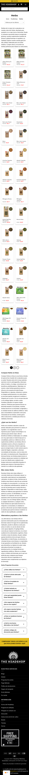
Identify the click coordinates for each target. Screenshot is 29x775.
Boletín (3, 720)
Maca (3, 141)
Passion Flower (6, 259)
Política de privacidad (8, 763)
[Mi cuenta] (18, 4)
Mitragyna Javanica (19, 199)
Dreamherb (19, 122)
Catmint (19, 278)
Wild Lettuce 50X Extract (21, 298)
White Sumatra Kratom (20, 62)
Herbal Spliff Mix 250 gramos (6, 220)
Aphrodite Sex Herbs (20, 339)
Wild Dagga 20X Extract (6, 319)
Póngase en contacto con (8, 710)
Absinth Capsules (21, 160)
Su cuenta (4, 695)
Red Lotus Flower (7, 122)
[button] (21, 4)
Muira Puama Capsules (20, 360)
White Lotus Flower (7, 102)
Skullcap (19, 240)
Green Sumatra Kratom (6, 83)
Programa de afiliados (7, 707)
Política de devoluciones (8, 686)
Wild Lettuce (5, 240)
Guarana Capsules (21, 179)
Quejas (3, 677)
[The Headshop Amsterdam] (9, 4)
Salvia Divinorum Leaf (21, 83)
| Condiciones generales (20, 763)
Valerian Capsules (7, 179)
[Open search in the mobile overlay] (14, 8)
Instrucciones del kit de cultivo (9, 717)
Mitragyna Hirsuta (7, 199)
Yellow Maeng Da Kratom (6, 62)
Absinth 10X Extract (5, 339)
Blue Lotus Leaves (21, 141)
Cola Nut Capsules (7, 160)
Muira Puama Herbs (5, 360)
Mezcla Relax (20, 219)
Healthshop (14, 19)
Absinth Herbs (6, 297)
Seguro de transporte (7, 689)
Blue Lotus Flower (21, 102)
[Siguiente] (17, 367)
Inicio (7, 19)
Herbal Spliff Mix (21, 259)
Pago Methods (5, 683)
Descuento (4, 713)
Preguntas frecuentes (7, 680)
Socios (3, 726)
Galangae (4, 278)
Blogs (3, 673)
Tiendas (3, 723)
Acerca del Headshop (7, 704)
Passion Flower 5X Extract (21, 319)
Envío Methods (5, 692)
